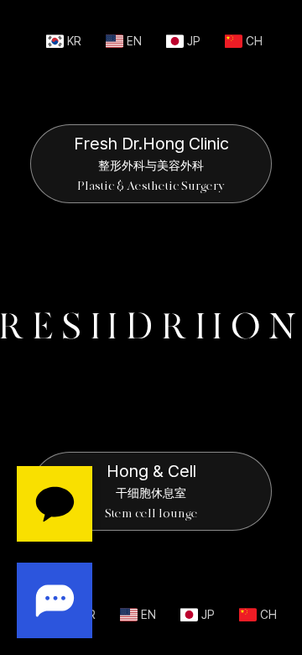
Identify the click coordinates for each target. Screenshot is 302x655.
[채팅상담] (54, 552)
